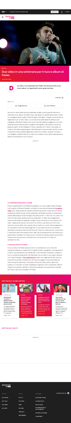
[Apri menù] (2, 17)
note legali (39, 404)
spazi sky (21, 411)
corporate (39, 416)
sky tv (21, 397)
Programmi (22, 415)
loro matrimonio (29, 257)
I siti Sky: (4, 393)
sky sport (5, 397)
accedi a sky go (61, 393)
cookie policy (40, 401)
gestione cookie (41, 397)
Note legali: (39, 393)
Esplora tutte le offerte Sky (19, 11)
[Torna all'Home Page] (9, 17)
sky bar (21, 408)
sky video (5, 404)
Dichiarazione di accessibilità (41, 408)
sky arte (4, 408)
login (67, 11)
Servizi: (21, 393)
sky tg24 (4, 401)
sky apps (21, 401)
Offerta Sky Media (41, 413)
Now (20, 404)
